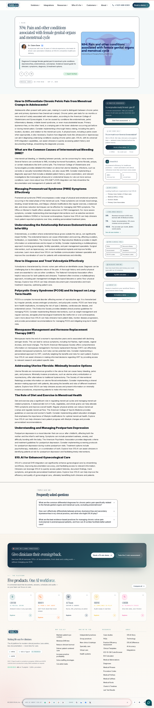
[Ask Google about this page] (59, 702)
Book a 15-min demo (101, 555)
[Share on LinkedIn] (81, 702)
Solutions (35, 5)
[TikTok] (144, 702)
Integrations (49, 5)
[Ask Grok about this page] (63, 702)
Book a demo (140, 5)
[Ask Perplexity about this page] (54, 702)
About (103, 5)
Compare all (137, 586)
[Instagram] (139, 702)
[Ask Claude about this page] (50, 702)
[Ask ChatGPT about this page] (45, 702)
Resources (61, 5)
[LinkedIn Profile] (42, 45)
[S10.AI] (13, 632)
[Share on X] (90, 702)
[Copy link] (77, 702)
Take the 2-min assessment (129, 555)
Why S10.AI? (60, 629)
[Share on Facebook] (86, 702)
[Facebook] (134, 702)
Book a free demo (120, 147)
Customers (91, 5)
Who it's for (76, 5)
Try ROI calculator (120, 275)
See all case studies (112, 232)
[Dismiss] (127, 702)
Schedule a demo (120, 295)
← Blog (22, 23)
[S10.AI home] (17, 5)
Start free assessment (120, 120)
